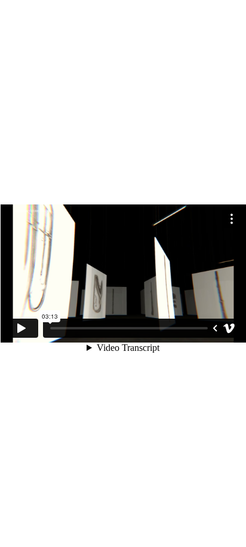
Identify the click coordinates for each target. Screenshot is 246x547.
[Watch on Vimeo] (229, 328)
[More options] (231, 218)
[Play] (21, 328)
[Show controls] (215, 328)
